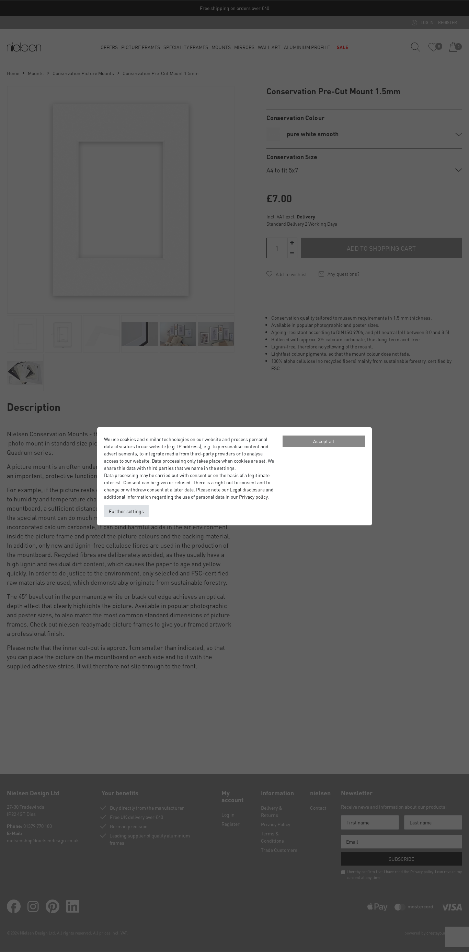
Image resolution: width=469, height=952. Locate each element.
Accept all (323, 441)
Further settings (126, 511)
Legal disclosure (247, 489)
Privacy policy (253, 496)
